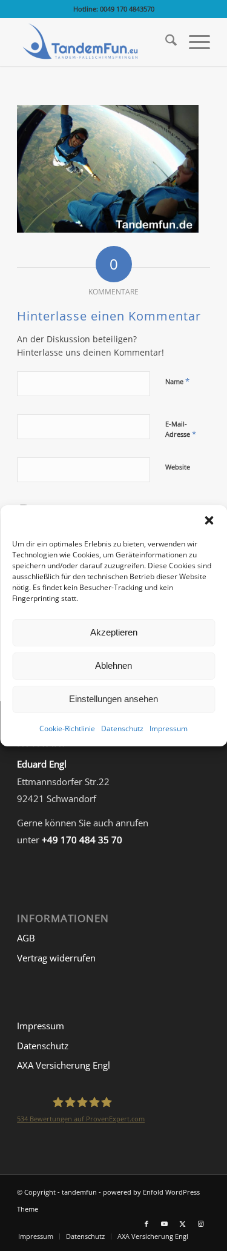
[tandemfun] (94, 42)
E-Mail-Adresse (180, 429)
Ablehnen (113, 665)
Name (177, 381)
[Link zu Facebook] (146, 1224)
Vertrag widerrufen (56, 958)
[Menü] (193, 42)
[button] (209, 520)
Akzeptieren (113, 632)
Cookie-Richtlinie (67, 728)
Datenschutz (122, 728)
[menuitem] (165, 42)
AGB (26, 938)
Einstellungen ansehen (113, 699)
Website (177, 466)
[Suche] (165, 42)
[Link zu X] (183, 1224)
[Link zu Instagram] (201, 1224)
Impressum (169, 728)
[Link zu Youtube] (165, 1224)
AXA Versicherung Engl (63, 1065)
